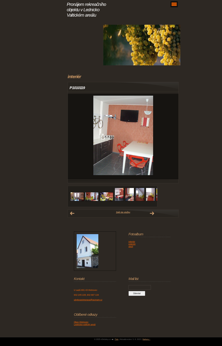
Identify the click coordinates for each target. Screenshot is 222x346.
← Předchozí (72, 213)
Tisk (116, 339)
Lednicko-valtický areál (85, 324)
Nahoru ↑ (146, 339)
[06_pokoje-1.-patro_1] (139, 200)
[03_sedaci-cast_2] (106, 200)
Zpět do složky (123, 212)
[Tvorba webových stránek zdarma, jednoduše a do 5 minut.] (112, 339)
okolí (131, 246)
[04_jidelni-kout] (119, 200)
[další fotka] (173, 136)
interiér (132, 242)
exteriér (132, 244)
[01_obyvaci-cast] (77, 200)
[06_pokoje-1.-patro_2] (150, 200)
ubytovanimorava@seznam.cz (88, 300)
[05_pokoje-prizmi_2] (129, 200)
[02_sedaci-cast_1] (92, 200)
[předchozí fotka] (73, 136)
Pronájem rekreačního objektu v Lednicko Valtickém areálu (86, 10)
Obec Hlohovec (81, 322)
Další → (152, 213)
